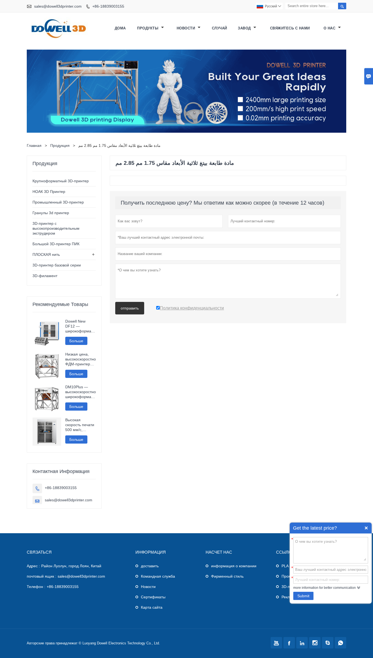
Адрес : (33, 566)
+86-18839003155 (108, 6)
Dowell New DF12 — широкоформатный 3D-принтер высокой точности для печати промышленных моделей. (80, 326)
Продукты (148, 28)
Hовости (148, 586)
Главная (34, 145)
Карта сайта (151, 607)
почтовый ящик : (41, 576)
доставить (150, 566)
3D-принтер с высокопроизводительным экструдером (55, 228)
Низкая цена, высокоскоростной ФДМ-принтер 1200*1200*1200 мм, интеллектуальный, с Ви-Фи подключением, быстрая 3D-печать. (80, 359)
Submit (303, 596)
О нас (330, 28)
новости (186, 28)
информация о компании (233, 566)
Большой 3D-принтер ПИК (55, 244)
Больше (76, 341)
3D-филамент (44, 276)
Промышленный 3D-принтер (58, 202)
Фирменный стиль (227, 576)
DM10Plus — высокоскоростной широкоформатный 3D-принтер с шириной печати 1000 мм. (80, 392)
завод (245, 28)
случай (219, 28)
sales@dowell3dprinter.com (58, 6)
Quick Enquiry (366, 528)
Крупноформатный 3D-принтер (60, 181)
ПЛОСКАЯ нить (46, 254)
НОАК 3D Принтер (48, 191)
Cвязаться (39, 552)
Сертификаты (153, 597)
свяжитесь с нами (290, 28)
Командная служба (158, 576)
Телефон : (36, 586)
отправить (130, 308)
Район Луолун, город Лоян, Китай (71, 566)
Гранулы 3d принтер (50, 213)
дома (120, 28)
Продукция (60, 145)
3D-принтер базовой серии (56, 265)
